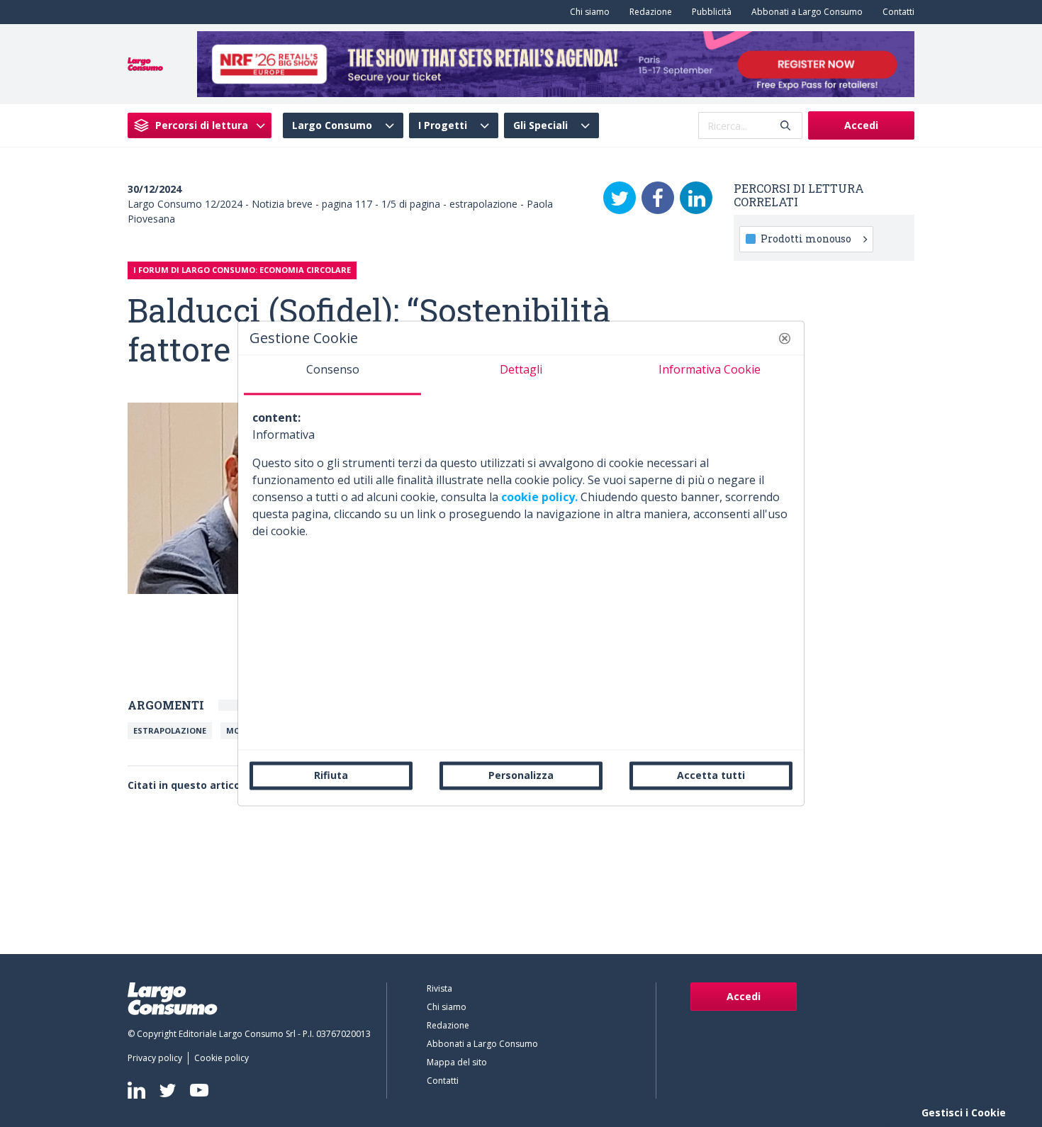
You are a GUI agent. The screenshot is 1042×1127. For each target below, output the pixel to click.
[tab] (332, 375)
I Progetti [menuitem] (442, 125)
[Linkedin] (136, 1090)
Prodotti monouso (806, 238)
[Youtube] (199, 1090)
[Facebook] (658, 197)
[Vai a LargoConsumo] (145, 63)
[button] (784, 338)
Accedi (861, 125)
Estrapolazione (169, 730)
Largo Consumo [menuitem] (332, 125)
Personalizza (521, 775)
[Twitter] (619, 197)
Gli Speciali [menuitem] (540, 125)
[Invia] (785, 125)
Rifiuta (331, 775)
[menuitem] (587, 12)
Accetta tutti (711, 775)
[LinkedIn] (696, 197)
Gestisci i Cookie (963, 1112)
